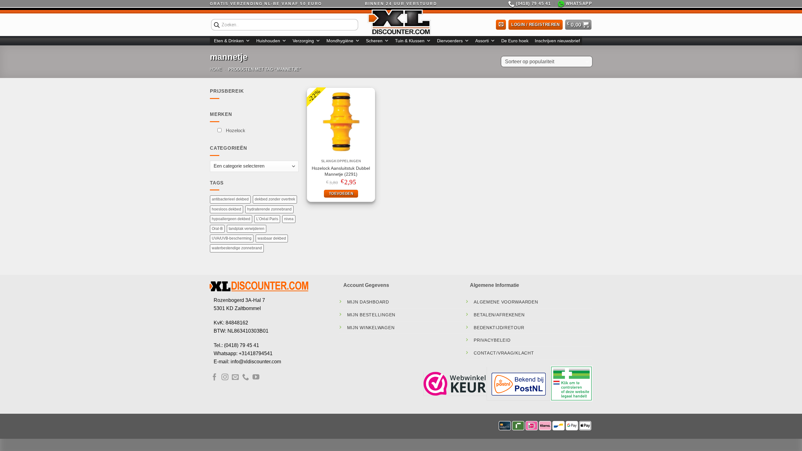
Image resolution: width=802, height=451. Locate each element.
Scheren (374, 40)
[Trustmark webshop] (455, 383)
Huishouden (268, 40)
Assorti (482, 40)
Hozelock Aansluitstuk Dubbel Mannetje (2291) (341, 171)
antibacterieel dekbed (230, 199)
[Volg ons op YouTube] (256, 377)
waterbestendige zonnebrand (237, 248)
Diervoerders (450, 40)
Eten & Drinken (229, 40)
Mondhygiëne (339, 40)
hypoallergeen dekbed (231, 219)
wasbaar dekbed (272, 238)
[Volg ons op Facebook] (214, 377)
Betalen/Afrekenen (499, 314)
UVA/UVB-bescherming (232, 238)
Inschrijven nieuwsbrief (557, 40)
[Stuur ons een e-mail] (235, 377)
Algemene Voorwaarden (506, 301)
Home (216, 69)
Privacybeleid (492, 340)
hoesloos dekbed (226, 209)
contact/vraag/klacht (504, 352)
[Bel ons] (245, 377)
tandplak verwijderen (246, 228)
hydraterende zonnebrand (269, 209)
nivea (289, 219)
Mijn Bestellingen (371, 314)
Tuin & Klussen (409, 40)
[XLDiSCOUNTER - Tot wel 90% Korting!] (401, 22)
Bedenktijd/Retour (499, 327)
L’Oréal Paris (267, 219)
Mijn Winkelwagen (371, 327)
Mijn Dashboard (368, 301)
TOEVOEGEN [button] (341, 193)
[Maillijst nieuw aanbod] (501, 25)
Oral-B (217, 228)
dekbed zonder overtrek (275, 199)
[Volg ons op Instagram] (224, 377)
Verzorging (303, 40)
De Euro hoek (515, 40)
